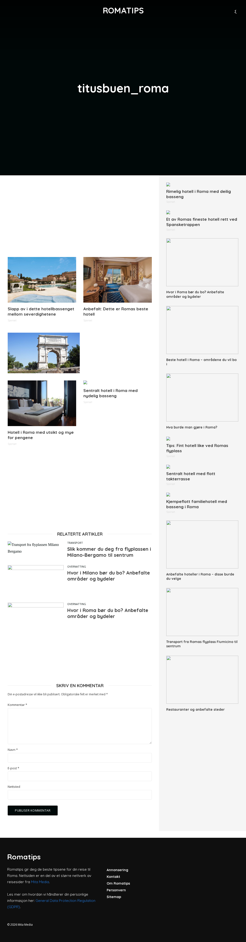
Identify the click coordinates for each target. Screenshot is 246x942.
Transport (75, 542)
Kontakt (113, 877)
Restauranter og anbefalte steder (195, 709)
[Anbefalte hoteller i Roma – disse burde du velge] (202, 544)
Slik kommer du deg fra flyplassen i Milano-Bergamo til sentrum (109, 552)
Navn (13, 750)
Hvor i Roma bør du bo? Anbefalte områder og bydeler (107, 613)
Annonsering (117, 870)
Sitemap (114, 897)
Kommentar (17, 705)
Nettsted (14, 787)
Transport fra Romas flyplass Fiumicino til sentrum (202, 644)
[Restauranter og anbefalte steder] (202, 680)
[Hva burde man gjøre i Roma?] (202, 397)
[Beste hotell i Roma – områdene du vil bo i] (202, 330)
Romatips (123, 10)
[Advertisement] (80, 216)
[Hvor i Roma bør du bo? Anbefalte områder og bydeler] (202, 262)
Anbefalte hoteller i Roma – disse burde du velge (200, 576)
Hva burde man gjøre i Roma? (191, 427)
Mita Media (40, 882)
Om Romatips (118, 883)
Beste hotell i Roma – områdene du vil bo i (201, 362)
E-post (13, 768)
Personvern (116, 890)
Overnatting (76, 566)
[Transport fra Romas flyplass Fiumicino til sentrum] (202, 612)
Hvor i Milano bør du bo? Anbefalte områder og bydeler (108, 576)
